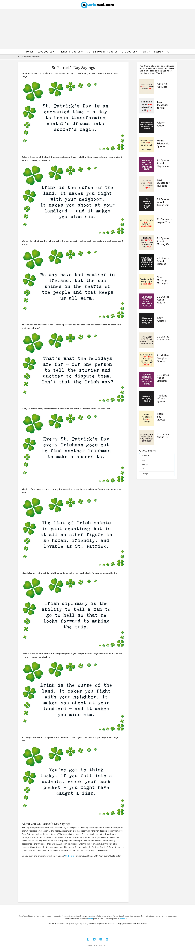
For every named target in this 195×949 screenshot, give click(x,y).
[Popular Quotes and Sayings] (97, 4)
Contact (122, 919)
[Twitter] (94, 939)
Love (143, 460)
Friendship (145, 455)
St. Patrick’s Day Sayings (31, 57)
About (90, 919)
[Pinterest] (107, 939)
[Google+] (100, 939)
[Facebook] (88, 939)
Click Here (69, 856)
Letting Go (145, 474)
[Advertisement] (97, 29)
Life (143, 469)
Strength (145, 465)
